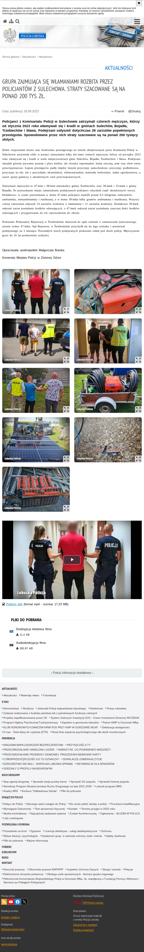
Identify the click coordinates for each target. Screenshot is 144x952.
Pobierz (6, 847)
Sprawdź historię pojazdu (114, 781)
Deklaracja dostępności (116, 727)
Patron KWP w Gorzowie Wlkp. (121, 722)
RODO (5, 858)
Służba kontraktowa (15, 813)
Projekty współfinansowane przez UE (25, 717)
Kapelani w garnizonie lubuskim (80, 722)
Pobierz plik (14, 604)
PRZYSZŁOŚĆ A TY (79, 744)
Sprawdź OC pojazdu (83, 781)
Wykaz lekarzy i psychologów (20, 835)
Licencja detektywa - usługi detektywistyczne (71, 831)
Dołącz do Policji (12, 797)
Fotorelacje (49, 695)
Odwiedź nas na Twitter (24, 902)
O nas (5, 702)
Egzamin (36, 831)
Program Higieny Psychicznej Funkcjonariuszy (30, 722)
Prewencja (8, 738)
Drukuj (136, 111)
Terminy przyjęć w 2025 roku (98, 808)
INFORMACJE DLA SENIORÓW (95, 763)
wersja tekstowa (9, 944)
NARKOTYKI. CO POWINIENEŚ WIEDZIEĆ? (84, 749)
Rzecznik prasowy (14, 869)
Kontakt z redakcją (10, 917)
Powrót (119, 111)
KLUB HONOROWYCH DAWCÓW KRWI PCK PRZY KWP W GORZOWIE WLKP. (50, 727)
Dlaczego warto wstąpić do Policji (46, 803)
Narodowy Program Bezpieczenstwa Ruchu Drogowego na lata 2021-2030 (47, 786)
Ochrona (106, 831)
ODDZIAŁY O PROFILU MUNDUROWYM (27, 768)
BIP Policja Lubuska (93, 902)
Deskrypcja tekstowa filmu (34, 629)
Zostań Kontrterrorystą (83, 813)
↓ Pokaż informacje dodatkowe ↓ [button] (72, 672)
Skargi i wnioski (111, 869)
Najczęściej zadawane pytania (48, 813)
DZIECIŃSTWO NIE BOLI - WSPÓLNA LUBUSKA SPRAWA (38, 763)
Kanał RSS (4, 902)
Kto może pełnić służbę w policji (88, 803)
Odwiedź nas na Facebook (18, 902)
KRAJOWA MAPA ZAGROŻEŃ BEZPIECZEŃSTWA (33, 744)
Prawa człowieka (116, 708)
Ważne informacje (37, 840)
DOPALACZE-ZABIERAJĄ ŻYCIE (82, 759)
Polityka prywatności (83, 930)
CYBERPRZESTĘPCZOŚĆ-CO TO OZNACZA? (31, 759)
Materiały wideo (30, 695)
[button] (137, 22)
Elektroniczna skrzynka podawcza (23, 874)
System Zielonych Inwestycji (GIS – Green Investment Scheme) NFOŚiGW (95, 717)
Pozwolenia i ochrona (15, 824)
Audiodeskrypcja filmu (31, 642)
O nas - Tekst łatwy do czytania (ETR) (25, 732)
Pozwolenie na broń (15, 831)
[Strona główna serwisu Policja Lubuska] (5, 21)
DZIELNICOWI (9, 852)
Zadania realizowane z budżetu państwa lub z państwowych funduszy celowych (50, 713)
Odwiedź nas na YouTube (11, 902)
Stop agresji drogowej (16, 781)
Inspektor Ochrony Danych (83, 869)
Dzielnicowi (96, 708)
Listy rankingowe (13, 818)
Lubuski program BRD (108, 786)
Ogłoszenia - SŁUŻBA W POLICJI (120, 813)
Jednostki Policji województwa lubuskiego (61, 708)
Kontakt (72, 808)
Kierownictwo (11, 708)
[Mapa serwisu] (11, 21)
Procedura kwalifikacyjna (125, 803)
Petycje (128, 869)
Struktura (28, 708)
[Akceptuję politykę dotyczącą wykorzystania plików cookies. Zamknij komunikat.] (139, 3)
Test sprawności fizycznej (50, 808)
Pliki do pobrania (71, 790)
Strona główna (10, 56)
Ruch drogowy (11, 775)
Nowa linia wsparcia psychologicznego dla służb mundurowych (89, 732)
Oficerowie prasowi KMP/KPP (45, 869)
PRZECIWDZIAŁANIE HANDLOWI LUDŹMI (28, 749)
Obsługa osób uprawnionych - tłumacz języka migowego (80, 874)
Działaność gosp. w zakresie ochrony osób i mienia (72, 835)
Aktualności (29, 56)
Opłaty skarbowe (116, 835)
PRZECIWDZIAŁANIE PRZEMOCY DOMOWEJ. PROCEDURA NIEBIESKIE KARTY (52, 754)
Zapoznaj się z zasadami (85, 925)
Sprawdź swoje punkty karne (50, 781)
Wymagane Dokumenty (17, 808)
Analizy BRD (10, 790)
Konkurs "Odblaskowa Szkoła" (39, 790)
